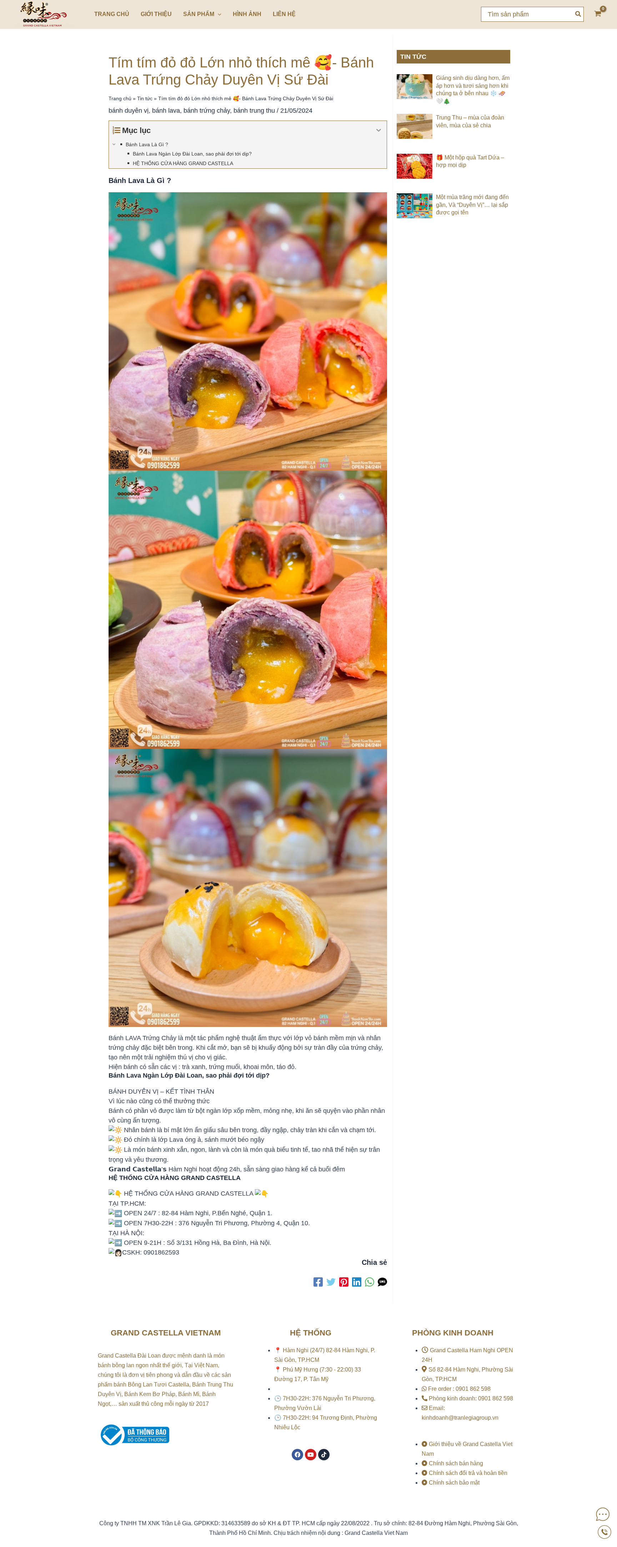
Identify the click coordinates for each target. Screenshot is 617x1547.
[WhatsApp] (369, 1282)
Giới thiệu (156, 14)
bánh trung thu (254, 110)
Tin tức (144, 98)
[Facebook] (318, 1282)
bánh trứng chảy (207, 110)
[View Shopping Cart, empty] (598, 14)
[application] (217, 14)
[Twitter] (331, 1282)
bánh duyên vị (129, 110)
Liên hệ (284, 14)
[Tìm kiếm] (578, 14)
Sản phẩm (198, 14)
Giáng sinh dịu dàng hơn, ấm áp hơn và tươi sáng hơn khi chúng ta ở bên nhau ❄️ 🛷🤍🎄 (473, 89)
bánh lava (166, 110)
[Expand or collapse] (378, 130)
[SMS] (382, 1282)
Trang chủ (111, 14)
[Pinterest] (343, 1282)
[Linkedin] (356, 1282)
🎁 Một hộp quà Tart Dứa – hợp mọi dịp (470, 161)
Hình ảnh (247, 14)
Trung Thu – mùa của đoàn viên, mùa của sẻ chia (470, 121)
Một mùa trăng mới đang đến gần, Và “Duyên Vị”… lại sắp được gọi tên (472, 204)
